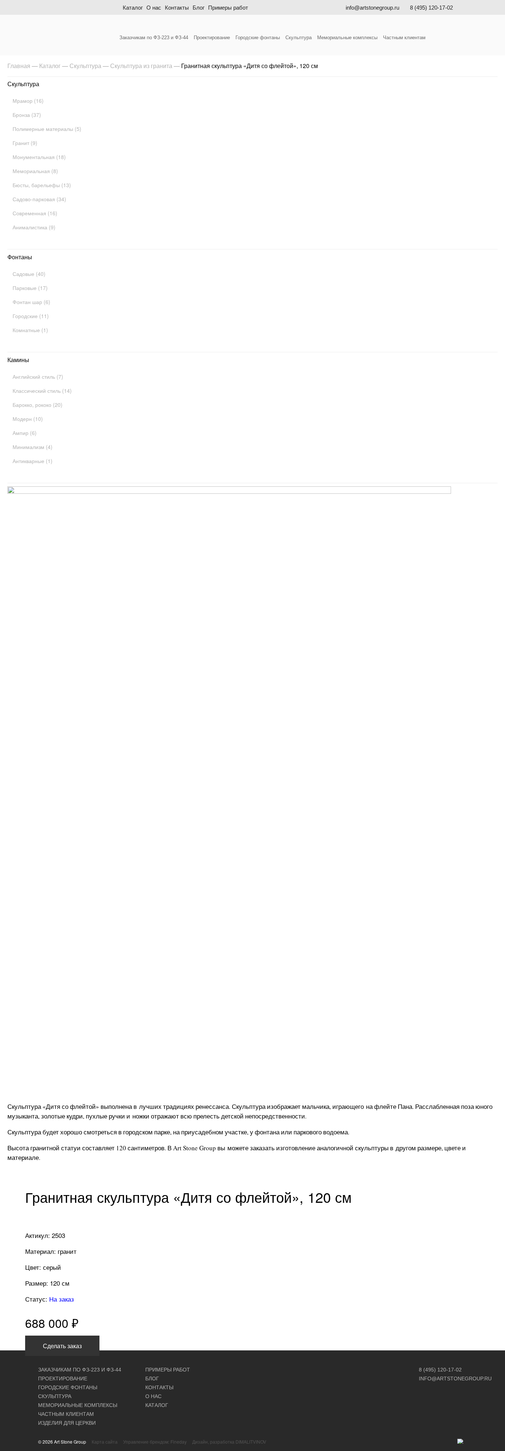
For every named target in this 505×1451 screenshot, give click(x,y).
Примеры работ (228, 7)
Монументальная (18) (39, 157)
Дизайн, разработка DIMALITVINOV (229, 1441)
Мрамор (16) (28, 100)
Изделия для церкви (67, 1423)
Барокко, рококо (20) (37, 404)
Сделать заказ (62, 1346)
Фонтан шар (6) (31, 302)
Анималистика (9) (34, 227)
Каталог (133, 7)
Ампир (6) (25, 432)
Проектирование (212, 37)
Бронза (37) (27, 114)
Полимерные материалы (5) (47, 128)
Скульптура (298, 37)
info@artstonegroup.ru (372, 7)
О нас (153, 7)
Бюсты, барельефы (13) (42, 185)
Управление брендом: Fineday (155, 1441)
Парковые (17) (30, 287)
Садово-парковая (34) (39, 199)
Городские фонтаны (257, 37)
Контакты (177, 7)
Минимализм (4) (32, 447)
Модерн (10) (28, 418)
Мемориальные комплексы (347, 37)
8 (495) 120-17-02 (431, 7)
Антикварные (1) (32, 461)
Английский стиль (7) (38, 376)
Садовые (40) (29, 273)
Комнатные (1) (30, 330)
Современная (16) (35, 213)
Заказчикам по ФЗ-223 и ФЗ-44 (153, 37)
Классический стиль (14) (42, 390)
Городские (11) (31, 316)
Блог (198, 7)
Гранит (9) (25, 142)
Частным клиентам (404, 37)
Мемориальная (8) (35, 171)
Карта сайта (105, 1441)
